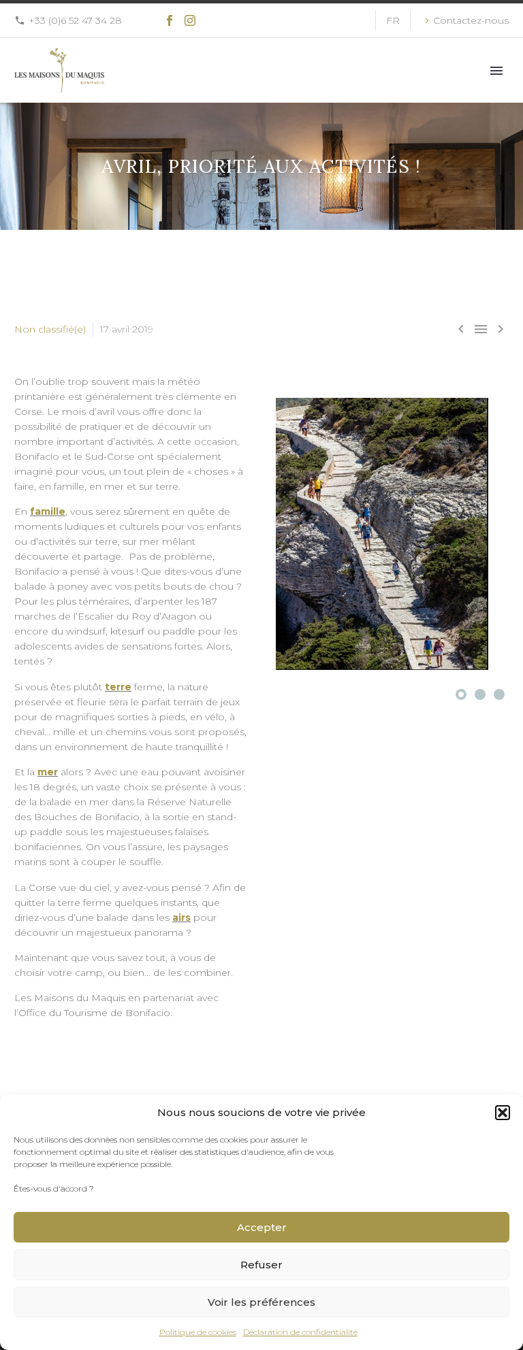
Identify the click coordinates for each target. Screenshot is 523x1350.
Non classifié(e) (50, 329)
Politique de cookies (197, 1332)
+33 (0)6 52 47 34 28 (75, 20)
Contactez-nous (471, 20)
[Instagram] (190, 20)
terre (118, 687)
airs (181, 917)
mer (47, 772)
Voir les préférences (261, 1302)
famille (47, 511)
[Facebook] (169, 20)
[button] (502, 1112)
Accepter (262, 1227)
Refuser (261, 1264)
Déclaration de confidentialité (300, 1332)
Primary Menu (496, 71)
